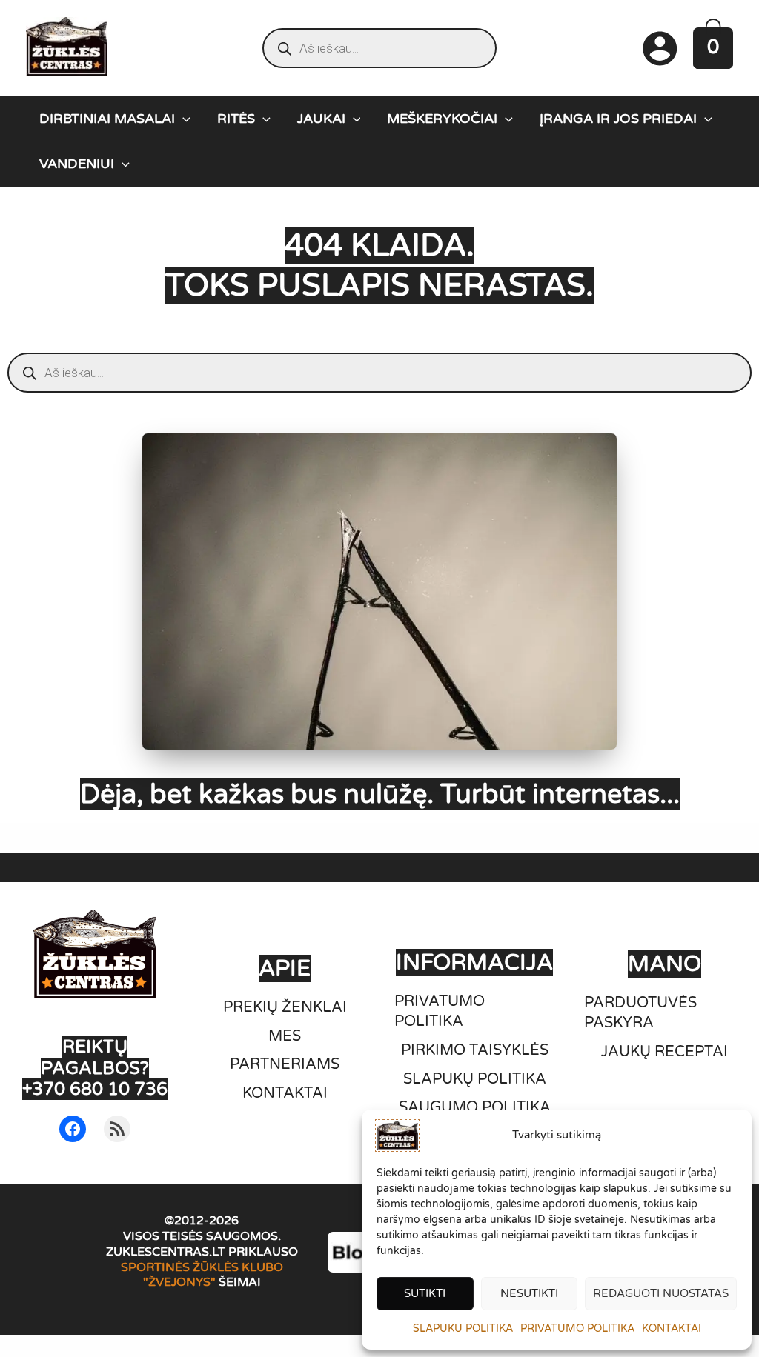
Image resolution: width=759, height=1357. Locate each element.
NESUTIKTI (529, 1293)
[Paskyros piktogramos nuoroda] (659, 48)
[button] (182, 118)
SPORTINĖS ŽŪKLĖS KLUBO (202, 1267)
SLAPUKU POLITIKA (463, 1328)
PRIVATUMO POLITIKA (577, 1328)
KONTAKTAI (671, 1328)
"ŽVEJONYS (177, 1282)
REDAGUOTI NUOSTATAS (661, 1293)
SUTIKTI (424, 1293)
